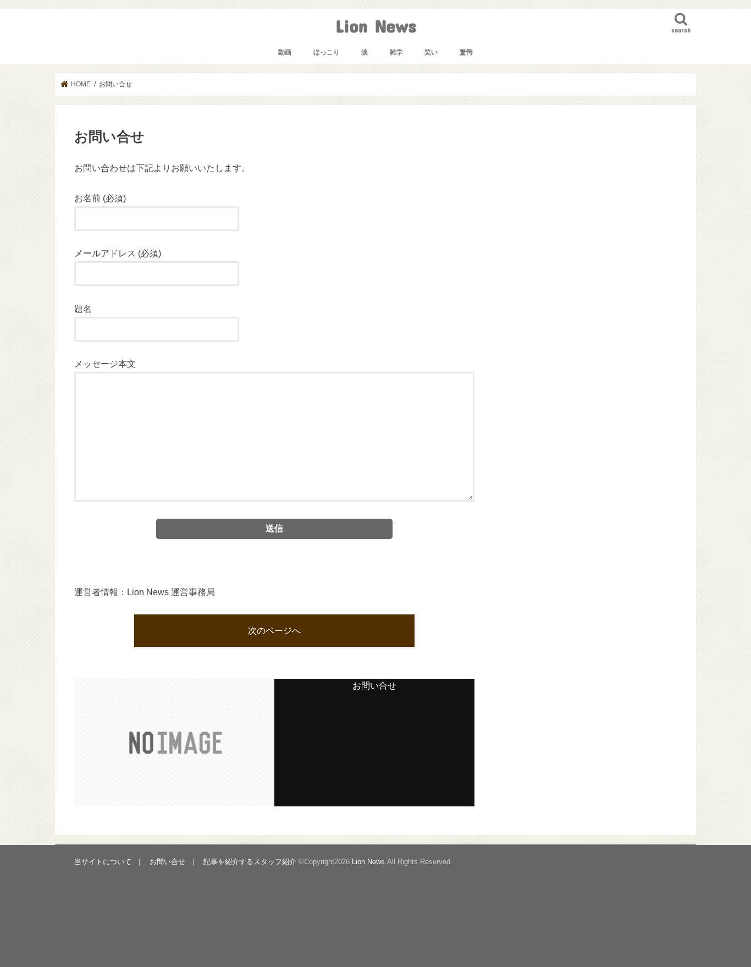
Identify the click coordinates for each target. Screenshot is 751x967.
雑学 (396, 52)
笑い (431, 52)
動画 (284, 52)
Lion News (375, 25)
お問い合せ (167, 862)
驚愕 (466, 52)
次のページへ (274, 630)
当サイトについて (102, 862)
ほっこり (326, 52)
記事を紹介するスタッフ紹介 (249, 862)
